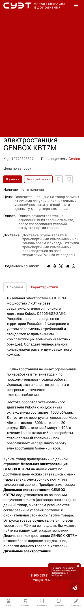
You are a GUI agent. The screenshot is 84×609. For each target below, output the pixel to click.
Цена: (8, 197)
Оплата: (10, 216)
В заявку (12, 179)
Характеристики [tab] (44, 287)
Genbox (75, 159)
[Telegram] (67, 266)
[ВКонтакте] (48, 266)
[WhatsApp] (73, 266)
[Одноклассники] (54, 266)
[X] (61, 266)
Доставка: (12, 235)
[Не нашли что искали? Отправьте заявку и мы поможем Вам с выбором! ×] (75, 587)
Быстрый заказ (38, 179)
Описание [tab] (15, 287)
